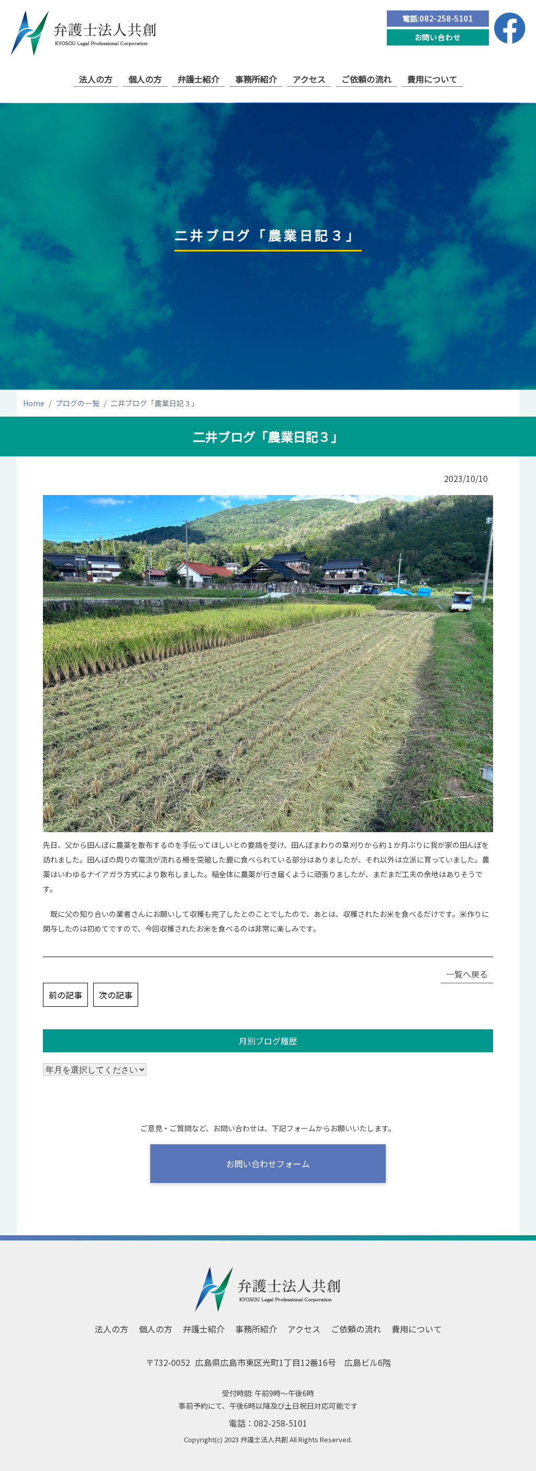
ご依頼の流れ (366, 79)
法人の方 (96, 79)
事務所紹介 (256, 79)
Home (33, 403)
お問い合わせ (438, 37)
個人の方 (145, 79)
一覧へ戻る (467, 974)
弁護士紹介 (198, 79)
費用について (432, 79)
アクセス (309, 79)
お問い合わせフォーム (268, 1163)
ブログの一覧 (77, 403)
